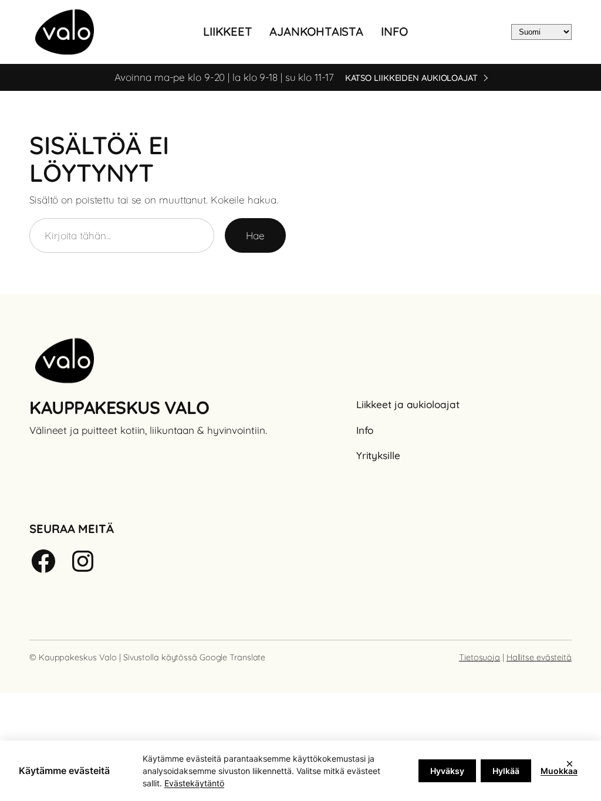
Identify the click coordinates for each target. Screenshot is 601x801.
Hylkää (505, 771)
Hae (255, 235)
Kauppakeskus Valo (119, 407)
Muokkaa (559, 771)
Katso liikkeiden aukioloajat (411, 77)
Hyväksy (447, 771)
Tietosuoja (479, 657)
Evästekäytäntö (194, 783)
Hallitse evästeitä (539, 657)
